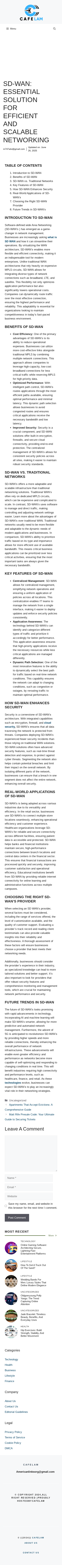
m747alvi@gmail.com (14, 149)
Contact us (31, 1553)
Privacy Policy (13, 1432)
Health (8, 1364)
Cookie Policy (13, 1442)
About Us (10, 1401)
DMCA (9, 1448)
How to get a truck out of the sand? (33, 1266)
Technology (11, 1359)
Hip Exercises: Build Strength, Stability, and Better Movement (32, 1333)
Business (10, 1370)
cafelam (38, 1538)
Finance (9, 1381)
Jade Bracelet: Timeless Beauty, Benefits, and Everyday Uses (33, 1317)
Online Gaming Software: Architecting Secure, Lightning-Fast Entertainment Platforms (34, 1249)
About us (31, 1543)
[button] (54, 28)
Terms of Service (15, 1437)
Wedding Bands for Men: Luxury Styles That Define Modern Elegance (33, 1282)
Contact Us (11, 1406)
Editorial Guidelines (16, 1411)
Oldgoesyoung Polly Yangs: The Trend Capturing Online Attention (31, 1299)
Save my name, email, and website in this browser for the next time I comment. (32, 1205)
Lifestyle (10, 1375)
